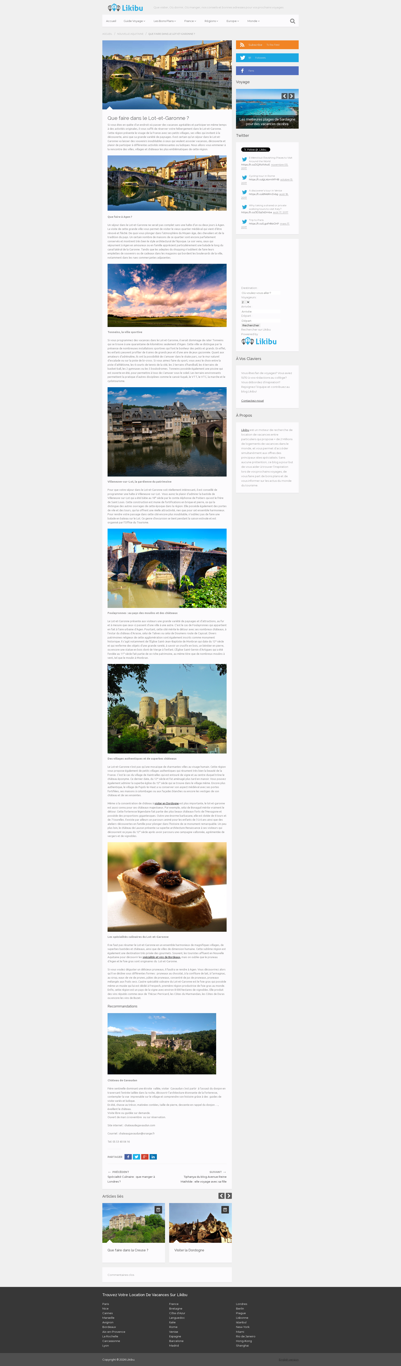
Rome (173, 1327)
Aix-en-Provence (113, 1331)
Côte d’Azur (177, 1313)
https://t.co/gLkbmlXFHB (264, 179)
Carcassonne (111, 1341)
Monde (252, 21)
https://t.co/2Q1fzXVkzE (255, 164)
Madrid (174, 1345)
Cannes (107, 1313)
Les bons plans (164, 21)
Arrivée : (246, 306)
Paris (105, 1304)
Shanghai (242, 1345)
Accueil (111, 21)
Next (229, 1196)
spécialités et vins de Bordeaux (161, 957)
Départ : (246, 315)
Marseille (108, 1317)
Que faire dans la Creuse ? (128, 1250)
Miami (240, 1331)
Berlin (240, 1308)
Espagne (175, 1336)
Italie (172, 1322)
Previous (221, 1196)
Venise (173, 1331)
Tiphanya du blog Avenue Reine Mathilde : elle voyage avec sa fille (204, 1179)
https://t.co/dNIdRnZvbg (263, 194)
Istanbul (241, 1322)
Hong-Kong (244, 1341)
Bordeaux (109, 1327)
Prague (241, 1313)
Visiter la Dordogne (189, 1250)
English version (289, 1359)
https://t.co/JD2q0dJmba (256, 212)
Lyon (105, 1345)
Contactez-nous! (252, 400)
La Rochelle (110, 1336)
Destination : (249, 288)
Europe (232, 21)
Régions (210, 21)
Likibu (245, 430)
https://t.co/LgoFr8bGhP (264, 223)
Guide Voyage (133, 21)
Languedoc (177, 1317)
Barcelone (176, 1341)
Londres (241, 1304)
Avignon (107, 1322)
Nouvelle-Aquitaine (130, 33)
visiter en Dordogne (167, 803)
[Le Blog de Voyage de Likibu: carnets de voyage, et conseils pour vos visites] (125, 7)
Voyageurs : (249, 297)
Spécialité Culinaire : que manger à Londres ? (131, 1179)
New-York (243, 1327)
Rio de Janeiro (245, 1336)
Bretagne (175, 1308)
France (189, 21)
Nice (105, 1308)
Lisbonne (242, 1317)
